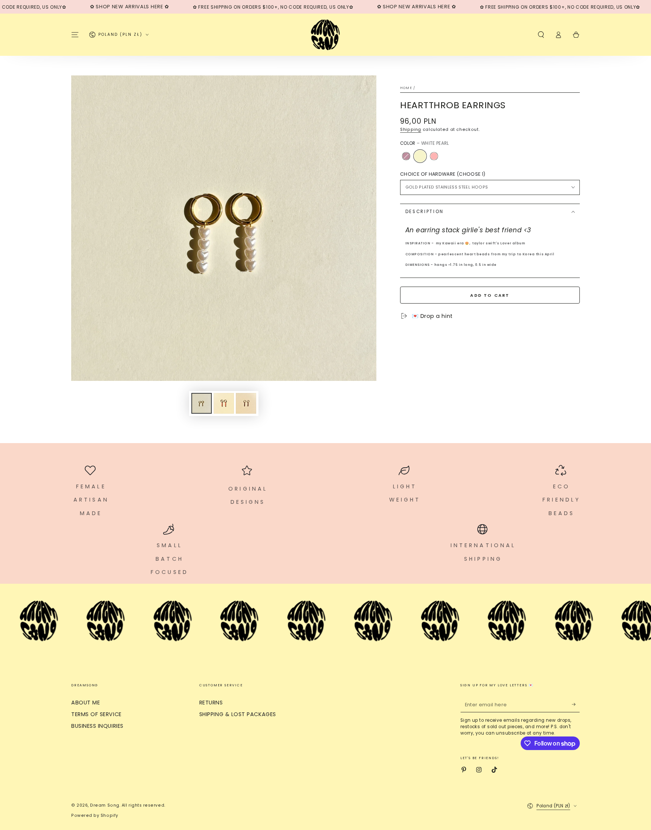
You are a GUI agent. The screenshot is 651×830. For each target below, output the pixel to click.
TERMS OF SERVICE (96, 714)
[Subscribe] (576, 704)
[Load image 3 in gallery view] (246, 403)
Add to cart (489, 295)
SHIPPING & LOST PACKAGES (237, 714)
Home (406, 88)
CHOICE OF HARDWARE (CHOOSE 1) (442, 174)
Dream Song (104, 805)
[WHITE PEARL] (420, 156)
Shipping (410, 129)
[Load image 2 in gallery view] (224, 403)
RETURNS (211, 702)
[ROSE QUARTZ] (434, 156)
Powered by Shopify (94, 815)
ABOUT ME (85, 702)
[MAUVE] (406, 156)
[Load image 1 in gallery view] (201, 403)
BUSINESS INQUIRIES (97, 726)
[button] (541, 34)
